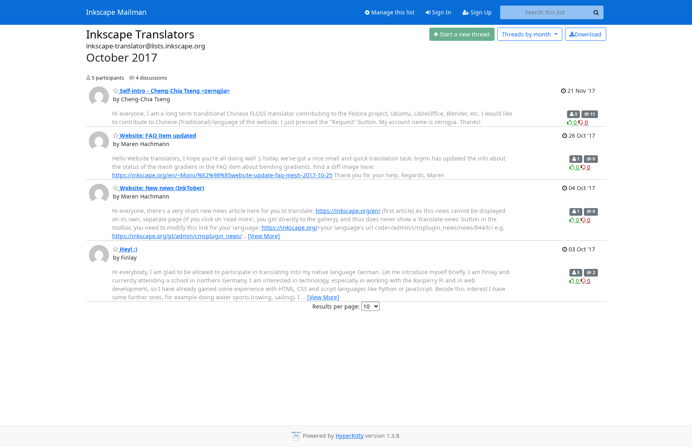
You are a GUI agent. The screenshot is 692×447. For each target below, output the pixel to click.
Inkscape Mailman (116, 12)
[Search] (596, 12)
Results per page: (336, 306)
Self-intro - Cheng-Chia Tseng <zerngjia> (174, 90)
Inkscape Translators (140, 34)
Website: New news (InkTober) (161, 188)
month (527, 34)
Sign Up (480, 12)
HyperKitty (350, 435)
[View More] (264, 236)
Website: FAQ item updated (157, 135)
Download (588, 34)
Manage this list (392, 12)
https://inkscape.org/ (290, 227)
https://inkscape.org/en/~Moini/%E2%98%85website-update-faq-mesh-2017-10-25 (222, 175)
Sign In (440, 12)
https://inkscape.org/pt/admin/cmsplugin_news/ (177, 236)
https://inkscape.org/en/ (348, 210)
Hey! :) (127, 249)
